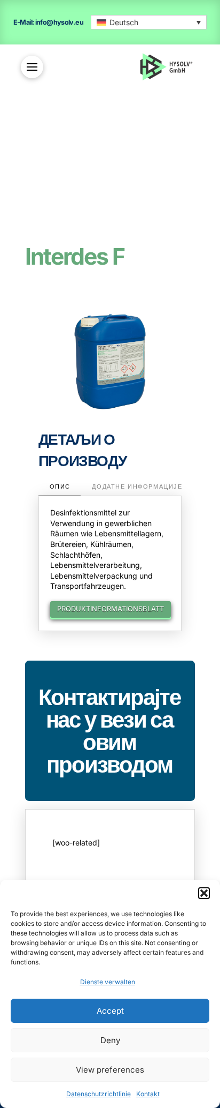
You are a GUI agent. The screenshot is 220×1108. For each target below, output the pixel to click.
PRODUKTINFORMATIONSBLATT (110, 608)
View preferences (110, 1070)
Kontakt (148, 1094)
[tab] (59, 488)
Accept (110, 1011)
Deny (110, 1040)
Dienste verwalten (107, 982)
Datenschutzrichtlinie (98, 1094)
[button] (204, 893)
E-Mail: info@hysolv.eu (48, 22)
